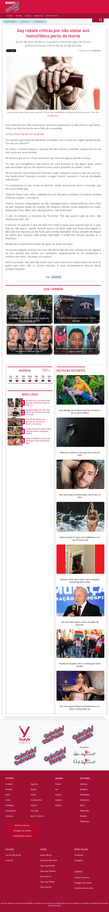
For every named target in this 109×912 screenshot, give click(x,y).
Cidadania (9, 805)
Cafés (7, 800)
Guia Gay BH (45, 876)
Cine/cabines (10, 810)
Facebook (78, 855)
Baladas (8, 789)
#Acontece (84, 800)
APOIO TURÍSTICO (52, 16)
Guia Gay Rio (45, 887)
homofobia (56, 277)
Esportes (34, 784)
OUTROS (78, 871)
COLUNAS (9, 849)
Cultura (58, 794)
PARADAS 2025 (38, 16)
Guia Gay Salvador (48, 871)
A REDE (43, 849)
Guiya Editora (46, 855)
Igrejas (33, 789)
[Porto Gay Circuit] (84, 762)
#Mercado (84, 810)
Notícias (24, 21)
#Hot (82, 805)
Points (33, 794)
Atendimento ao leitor (22, 836)
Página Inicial (9, 21)
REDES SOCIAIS (81, 849)
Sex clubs (35, 810)
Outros (58, 805)
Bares (7, 794)
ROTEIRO (9, 778)
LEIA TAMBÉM (53, 289)
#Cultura (83, 789)
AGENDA (35, 370)
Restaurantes (36, 800)
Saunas (34, 805)
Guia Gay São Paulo (48, 860)
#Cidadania (39, 21)
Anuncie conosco (22, 825)
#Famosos (84, 821)
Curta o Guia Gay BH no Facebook (24, 134)
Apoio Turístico (37, 816)
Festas (58, 784)
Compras (9, 816)
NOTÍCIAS (19, 16)
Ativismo (59, 800)
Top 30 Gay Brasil (13, 855)
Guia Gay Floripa (47, 881)
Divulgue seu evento (22, 830)
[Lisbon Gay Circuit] (84, 754)
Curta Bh (9, 860)
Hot (56, 789)
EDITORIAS (85, 778)
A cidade (9, 784)
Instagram (78, 860)
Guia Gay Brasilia (47, 865)
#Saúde (83, 816)
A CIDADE (10, 16)
